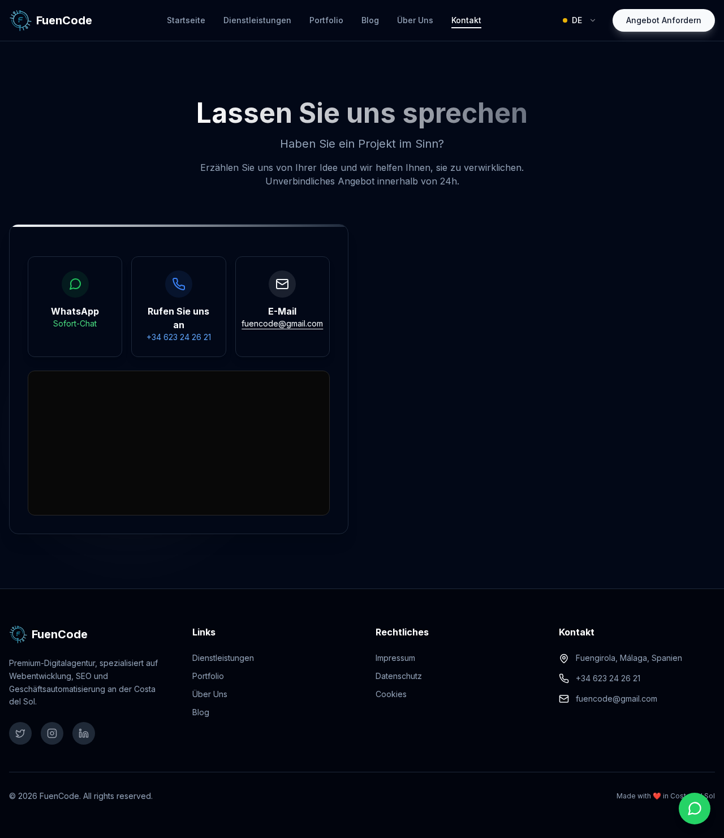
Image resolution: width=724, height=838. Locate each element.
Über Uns (415, 20)
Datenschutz (399, 676)
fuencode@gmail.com (616, 698)
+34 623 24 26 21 (608, 678)
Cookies (391, 694)
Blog (370, 20)
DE (577, 20)
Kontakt (466, 20)
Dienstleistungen (257, 20)
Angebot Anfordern (663, 20)
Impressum (395, 658)
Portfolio (326, 20)
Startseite (186, 20)
